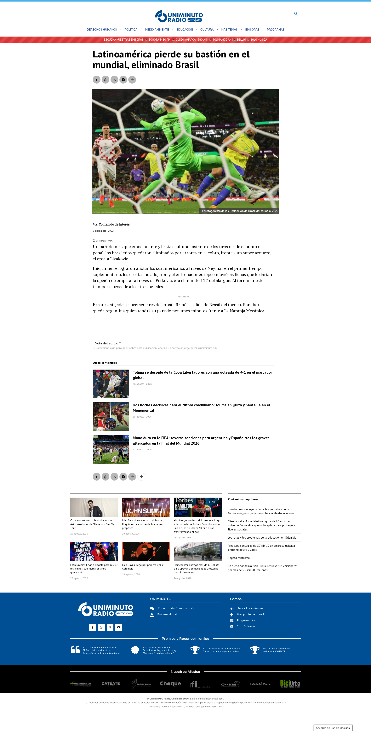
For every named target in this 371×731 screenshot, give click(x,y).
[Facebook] (96, 80)
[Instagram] (101, 627)
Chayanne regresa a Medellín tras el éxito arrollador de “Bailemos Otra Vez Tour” (93, 524)
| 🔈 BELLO (238, 39)
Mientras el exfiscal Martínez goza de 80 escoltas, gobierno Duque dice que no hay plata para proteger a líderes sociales (261, 525)
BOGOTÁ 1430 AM (159, 39)
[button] (296, 14)
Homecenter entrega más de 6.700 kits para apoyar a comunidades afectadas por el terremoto (196, 568)
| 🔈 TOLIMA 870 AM (219, 39)
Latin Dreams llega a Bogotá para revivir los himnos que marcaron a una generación (93, 568)
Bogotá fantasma (239, 558)
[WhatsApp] (105, 80)
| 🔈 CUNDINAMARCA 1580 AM (188, 39)
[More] (141, 477)
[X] (114, 80)
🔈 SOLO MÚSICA (257, 39)
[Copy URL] (132, 80)
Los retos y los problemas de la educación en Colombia (262, 537)
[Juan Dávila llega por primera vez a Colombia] (146, 551)
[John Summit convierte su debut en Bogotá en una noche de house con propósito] (146, 507)
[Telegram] (123, 80)
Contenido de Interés (114, 224)
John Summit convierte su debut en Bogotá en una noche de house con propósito (142, 524)
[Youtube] (118, 627)
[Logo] (179, 17)
